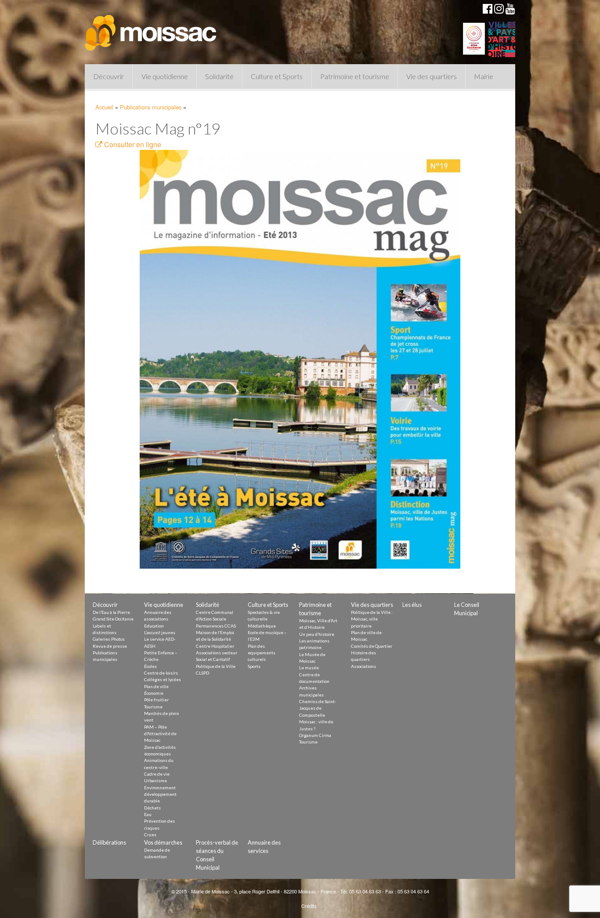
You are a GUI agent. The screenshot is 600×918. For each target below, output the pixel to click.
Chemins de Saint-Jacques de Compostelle (317, 708)
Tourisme (153, 706)
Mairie (483, 76)
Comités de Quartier (371, 646)
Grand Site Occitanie (113, 618)
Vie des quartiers (431, 76)
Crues (150, 834)
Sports (254, 666)
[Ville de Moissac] (151, 29)
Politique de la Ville (215, 666)
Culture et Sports (277, 76)
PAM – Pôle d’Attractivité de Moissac (160, 733)
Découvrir (108, 76)
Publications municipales (150, 107)
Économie (153, 693)
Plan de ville (156, 686)
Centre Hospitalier (215, 646)
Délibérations (109, 842)
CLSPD (202, 672)
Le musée (309, 667)
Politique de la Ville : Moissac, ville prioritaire (372, 619)
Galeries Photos (109, 639)
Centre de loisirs (161, 672)
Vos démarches (163, 842)
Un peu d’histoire (316, 634)
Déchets (152, 807)
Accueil (104, 107)
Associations (363, 666)
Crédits (309, 905)
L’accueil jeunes (159, 632)
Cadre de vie (157, 773)
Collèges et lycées (162, 679)
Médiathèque (262, 625)
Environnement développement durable (160, 794)
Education (154, 625)
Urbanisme (155, 780)
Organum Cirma (315, 735)
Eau (148, 814)
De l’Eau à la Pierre (111, 612)
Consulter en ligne (131, 144)
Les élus (412, 604)
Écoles (150, 666)
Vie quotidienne (164, 76)
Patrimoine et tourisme (354, 76)
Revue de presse (110, 646)
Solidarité (219, 76)
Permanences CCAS (216, 625)
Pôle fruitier (156, 699)
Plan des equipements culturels (261, 652)
